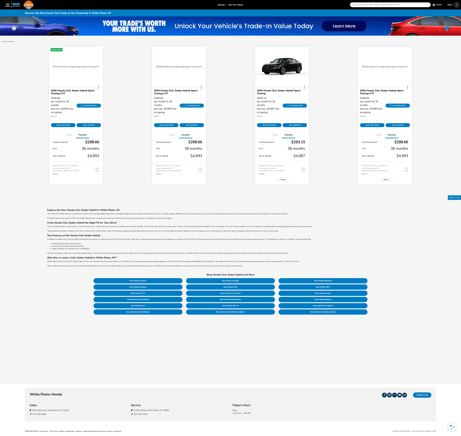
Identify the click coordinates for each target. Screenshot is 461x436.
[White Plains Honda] (18, 4)
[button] (98, 87)
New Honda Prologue (230, 281)
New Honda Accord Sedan (230, 299)
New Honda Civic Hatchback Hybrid (230, 312)
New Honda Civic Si (230, 306)
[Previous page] (13, 26)
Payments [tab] (83, 135)
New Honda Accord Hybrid (138, 299)
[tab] (446, 25)
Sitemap (61, 431)
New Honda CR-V (138, 293)
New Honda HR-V (323, 287)
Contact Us (422, 395)
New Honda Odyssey (323, 299)
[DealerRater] (404, 395)
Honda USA (117, 431)
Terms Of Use (53, 431)
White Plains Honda (31, 431)
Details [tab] (69, 135)
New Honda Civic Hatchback (138, 312)
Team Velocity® (405, 431)
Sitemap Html (69, 431)
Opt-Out (110, 431)
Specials (221, 4)
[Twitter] (394, 395)
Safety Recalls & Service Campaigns (94, 431)
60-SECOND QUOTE (90, 105)
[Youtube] (399, 395)
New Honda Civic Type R (323, 306)
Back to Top (454, 197)
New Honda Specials (138, 281)
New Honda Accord (323, 293)
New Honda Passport (138, 287)
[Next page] (448, 26)
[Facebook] (384, 395)
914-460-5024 (141, 414)
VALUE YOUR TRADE (63, 125)
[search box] (390, 4)
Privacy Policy (43, 431)
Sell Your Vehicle (235, 4)
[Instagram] (389, 395)
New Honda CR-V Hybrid (230, 293)
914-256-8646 (39, 414)
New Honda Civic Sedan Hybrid (323, 312)
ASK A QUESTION (88, 125)
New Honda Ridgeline (323, 281)
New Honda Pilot (230, 287)
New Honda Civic (138, 306)
